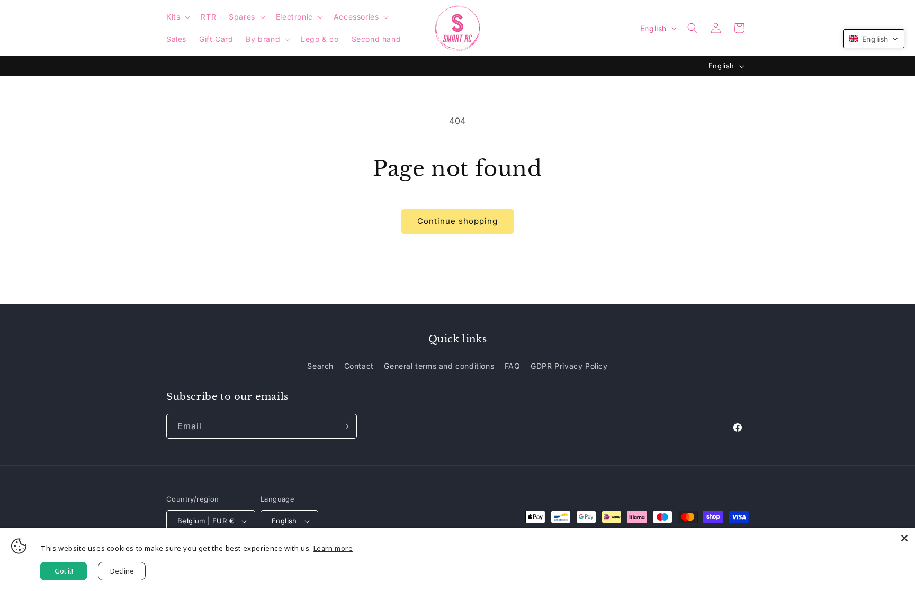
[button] (177, 17)
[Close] (904, 538)
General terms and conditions (439, 365)
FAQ (513, 365)
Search (320, 365)
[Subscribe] (344, 426)
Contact (359, 365)
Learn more (333, 548)
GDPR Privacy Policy (569, 365)
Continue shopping (457, 221)
